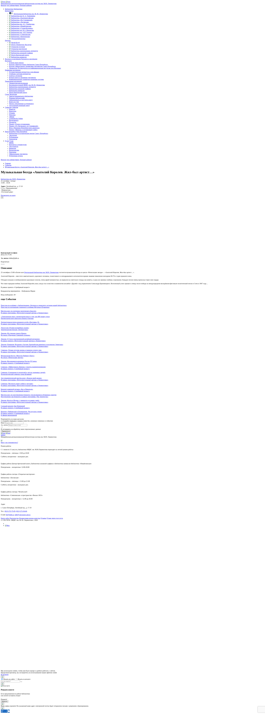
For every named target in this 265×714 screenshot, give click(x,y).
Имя (2, 423)
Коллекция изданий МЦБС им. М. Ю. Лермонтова (27, 85)
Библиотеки (9, 9)
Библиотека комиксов (19, 57)
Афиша (11, 117)
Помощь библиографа (17, 98)
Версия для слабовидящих (10, 5)
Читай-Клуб (15, 42)
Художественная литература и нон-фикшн (24, 72)
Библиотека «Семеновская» (21, 34)
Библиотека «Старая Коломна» (22, 28)
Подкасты (12, 122)
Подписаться (6, 431)
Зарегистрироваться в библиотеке (21, 96)
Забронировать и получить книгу (21, 100)
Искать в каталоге (23, 679)
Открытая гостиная (18, 47)
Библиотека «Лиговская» (20, 22)
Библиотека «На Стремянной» (22, 20)
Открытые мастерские (19, 49)
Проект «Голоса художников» (19, 124)
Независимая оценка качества (29, 518)
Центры (8, 40)
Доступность (13, 146)
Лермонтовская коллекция (18, 83)
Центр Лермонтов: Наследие (21, 45)
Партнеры (12, 152)
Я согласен (4, 674)
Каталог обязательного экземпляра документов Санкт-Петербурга (36, 591)
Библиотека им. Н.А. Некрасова (22, 30)
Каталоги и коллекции (13, 59)
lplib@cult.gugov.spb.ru (22, 515)
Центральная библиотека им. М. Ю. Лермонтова (31, 14)
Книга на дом (14, 102)
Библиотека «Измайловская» (21, 26)
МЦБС (11, 143)
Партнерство (14, 518)
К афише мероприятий (9, 415)
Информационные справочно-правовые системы (26, 79)
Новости (12, 109)
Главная (8, 163)
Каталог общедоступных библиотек (28, 64)
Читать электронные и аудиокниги (21, 104)
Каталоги (8, 61)
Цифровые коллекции (12, 70)
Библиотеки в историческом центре (28, 133)
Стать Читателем (11, 94)
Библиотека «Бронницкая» (20, 36)
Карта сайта (5, 518)
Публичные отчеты (16, 156)
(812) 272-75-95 (10, 511)
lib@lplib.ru (10, 515)
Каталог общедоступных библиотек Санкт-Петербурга (32, 589)
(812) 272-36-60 (21, 511)
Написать (5, 701)
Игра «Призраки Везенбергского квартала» (24, 128)
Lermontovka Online (16, 118)
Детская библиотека (18, 39)
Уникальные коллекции (13, 81)
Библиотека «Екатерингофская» (22, 18)
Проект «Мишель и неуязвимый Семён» (23, 130)
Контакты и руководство (18, 144)
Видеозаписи (13, 120)
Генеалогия (13, 139)
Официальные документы (18, 154)
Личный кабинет (26, 5)
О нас (7, 141)
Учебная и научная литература (20, 74)
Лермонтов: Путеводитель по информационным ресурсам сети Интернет (35, 68)
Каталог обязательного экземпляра (32, 66)
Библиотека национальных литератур (24, 51)
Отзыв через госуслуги (55, 518)
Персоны (12, 115)
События (8, 107)
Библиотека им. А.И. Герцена (21, 32)
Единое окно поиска (16, 63)
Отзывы (12, 113)
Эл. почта (4, 425)
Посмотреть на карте (8, 195)
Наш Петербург (10, 131)
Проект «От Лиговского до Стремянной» (23, 126)
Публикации (13, 137)
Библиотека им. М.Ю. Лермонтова (13, 179)
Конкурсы (12, 111)
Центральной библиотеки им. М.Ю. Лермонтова (41, 272)
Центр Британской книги (20, 55)
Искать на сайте (9, 679)
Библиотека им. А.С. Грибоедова (22, 24)
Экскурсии (13, 135)
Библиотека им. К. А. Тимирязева (23, 16)
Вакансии (12, 148)
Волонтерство (14, 150)
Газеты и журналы (15, 76)
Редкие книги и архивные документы (22, 77)
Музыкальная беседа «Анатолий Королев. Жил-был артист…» (27, 167)
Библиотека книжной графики (22, 53)
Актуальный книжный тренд (19, 105)
